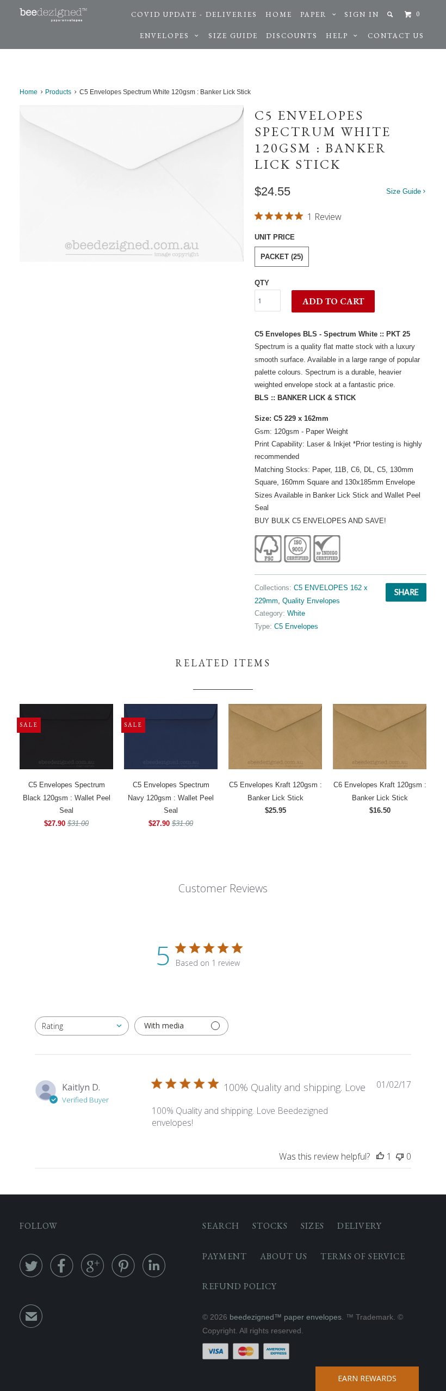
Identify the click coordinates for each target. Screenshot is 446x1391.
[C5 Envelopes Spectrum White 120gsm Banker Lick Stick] (132, 183)
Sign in (361, 14)
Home (278, 14)
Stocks (270, 1225)
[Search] (391, 14)
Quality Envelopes (311, 601)
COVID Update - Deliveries (194, 14)
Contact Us (396, 35)
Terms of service (362, 1256)
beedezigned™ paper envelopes (286, 1317)
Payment (224, 1256)
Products (58, 92)
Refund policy (239, 1286)
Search (220, 1225)
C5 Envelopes (296, 626)
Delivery (359, 1225)
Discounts (292, 35)
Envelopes (167, 35)
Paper (316, 14)
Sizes (312, 1225)
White (296, 613)
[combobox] (82, 1025)
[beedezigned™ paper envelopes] (53, 15)
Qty (262, 283)
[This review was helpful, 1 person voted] (380, 1156)
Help (340, 35)
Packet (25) (282, 257)
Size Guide (233, 35)
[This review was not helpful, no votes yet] (400, 1156)
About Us (283, 1256)
